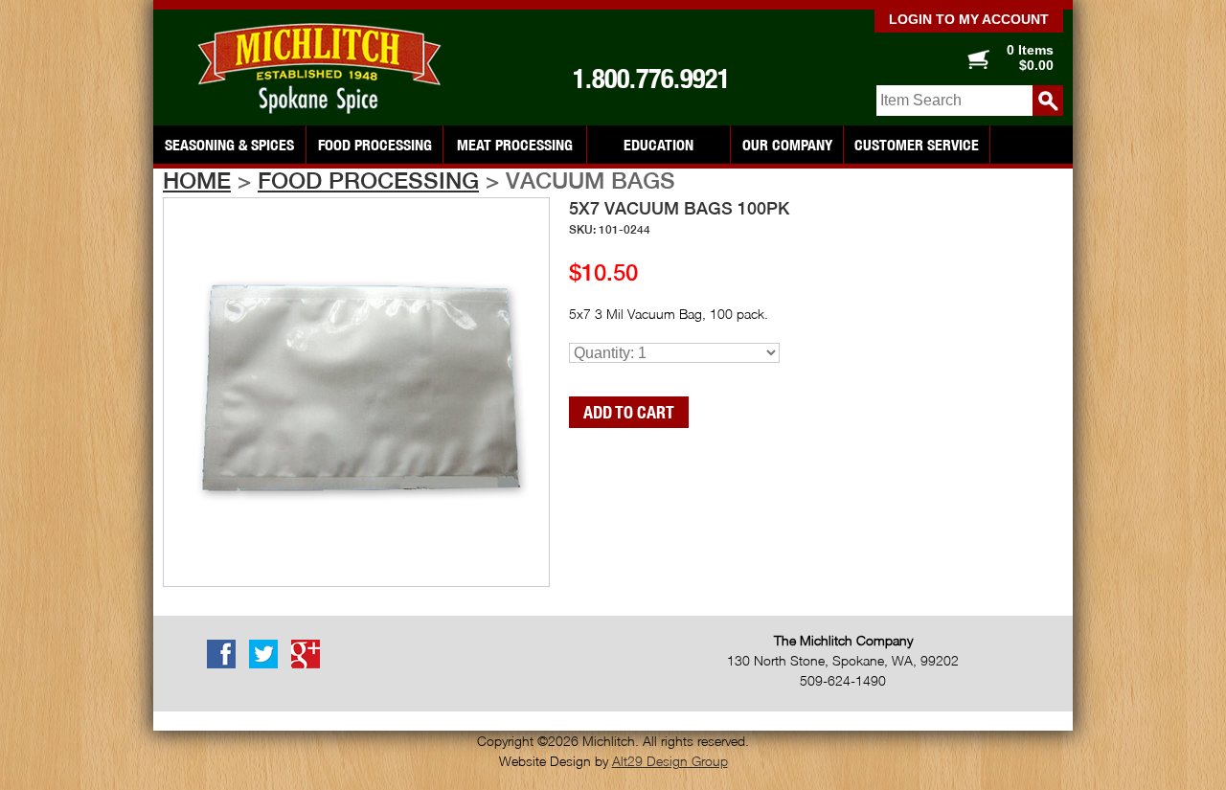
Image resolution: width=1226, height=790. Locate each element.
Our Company (787, 144)
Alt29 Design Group (670, 761)
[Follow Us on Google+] (310, 664)
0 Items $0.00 (1030, 57)
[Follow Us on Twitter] (268, 664)
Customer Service (916, 144)
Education (658, 144)
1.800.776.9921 (651, 78)
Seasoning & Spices (229, 144)
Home (197, 180)
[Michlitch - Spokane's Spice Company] (325, 69)
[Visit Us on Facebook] (226, 664)
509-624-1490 (843, 680)
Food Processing (375, 144)
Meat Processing (515, 144)
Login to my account (969, 19)
